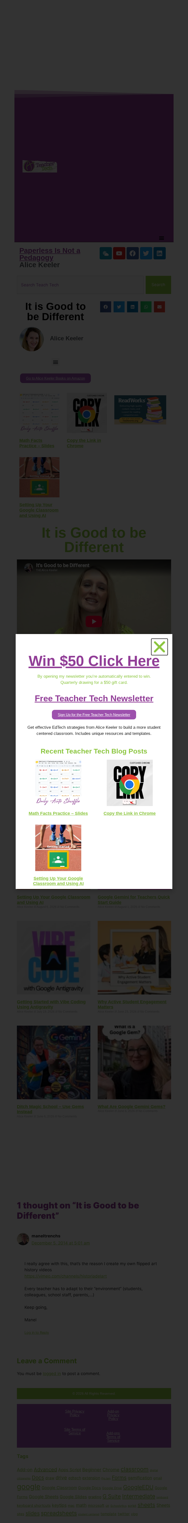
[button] (159, 647)
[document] (94, 761)
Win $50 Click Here (94, 661)
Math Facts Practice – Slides (58, 813)
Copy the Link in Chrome (130, 813)
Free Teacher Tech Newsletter (94, 698)
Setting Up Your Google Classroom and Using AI (58, 881)
